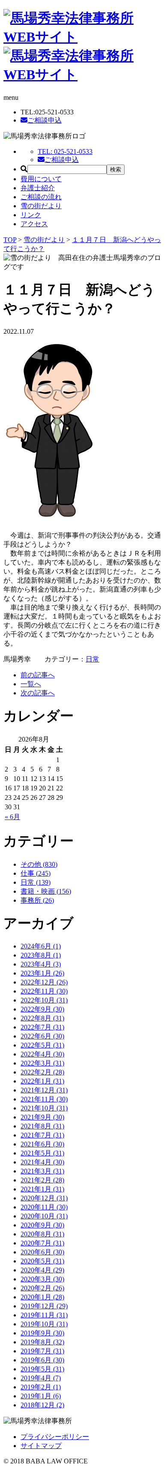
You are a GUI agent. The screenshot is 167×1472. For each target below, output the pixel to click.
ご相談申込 (44, 120)
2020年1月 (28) (42, 1297)
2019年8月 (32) (42, 1342)
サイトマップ (41, 1445)
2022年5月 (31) (42, 1045)
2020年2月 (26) (42, 1288)
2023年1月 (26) (42, 973)
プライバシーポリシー (55, 1436)
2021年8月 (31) (42, 1126)
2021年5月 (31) (42, 1153)
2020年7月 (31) (42, 1243)
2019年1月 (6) (41, 1396)
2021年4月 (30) (42, 1162)
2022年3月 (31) (42, 1063)
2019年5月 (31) (42, 1369)
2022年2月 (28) (42, 1072)
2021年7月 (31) (42, 1135)
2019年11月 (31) (44, 1315)
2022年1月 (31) (42, 1081)
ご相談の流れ (41, 196)
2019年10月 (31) (44, 1324)
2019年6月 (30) (42, 1360)
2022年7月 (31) (42, 1027)
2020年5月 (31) (42, 1261)
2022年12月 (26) (44, 982)
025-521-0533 (65, 151)
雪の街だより (41, 205)
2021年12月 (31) (44, 1090)
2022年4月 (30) (42, 1054)
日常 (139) (36, 882)
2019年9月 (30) (42, 1333)
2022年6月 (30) (42, 1036)
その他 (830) (39, 864)
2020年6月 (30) (42, 1252)
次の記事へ (38, 693)
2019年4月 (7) (41, 1378)
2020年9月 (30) (42, 1225)
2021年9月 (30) (42, 1117)
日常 (92, 659)
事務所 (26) (37, 900)
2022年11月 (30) (44, 991)
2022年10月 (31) (44, 1000)
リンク (31, 214)
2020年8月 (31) (42, 1234)
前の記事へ (38, 675)
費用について (41, 179)
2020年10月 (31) (44, 1216)
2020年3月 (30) (42, 1279)
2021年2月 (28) (42, 1180)
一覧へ (31, 684)
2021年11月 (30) (44, 1099)
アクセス (34, 223)
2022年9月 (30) (42, 1009)
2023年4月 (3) (41, 964)
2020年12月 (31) (44, 1198)
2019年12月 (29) (44, 1306)
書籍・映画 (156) (46, 891)
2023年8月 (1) (41, 955)
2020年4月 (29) (42, 1270)
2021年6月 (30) (42, 1144)
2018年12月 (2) (42, 1405)
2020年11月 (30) (44, 1207)
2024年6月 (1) (41, 946)
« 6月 (12, 816)
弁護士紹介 (38, 187)
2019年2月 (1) (41, 1387)
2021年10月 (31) (44, 1108)
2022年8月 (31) (42, 1018)
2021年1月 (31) (42, 1189)
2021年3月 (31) (42, 1171)
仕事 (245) (36, 873)
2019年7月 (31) (42, 1351)
